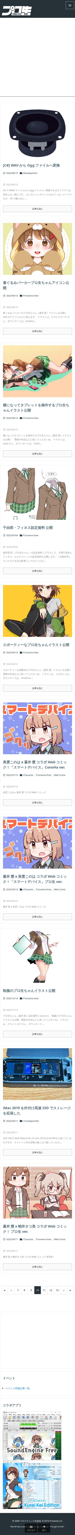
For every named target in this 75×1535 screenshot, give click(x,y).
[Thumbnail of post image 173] (37, 1192)
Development (30, 173)
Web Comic (60, 775)
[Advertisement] (37, 57)
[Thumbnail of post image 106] (37, 843)
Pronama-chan (31, 295)
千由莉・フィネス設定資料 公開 (28, 527)
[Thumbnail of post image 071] (37, 494)
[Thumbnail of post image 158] (37, 957)
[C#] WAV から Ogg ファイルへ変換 (31, 165)
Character (28, 775)
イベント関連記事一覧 (17, 1388)
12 (50, 1290)
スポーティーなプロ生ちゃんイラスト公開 (36, 644)
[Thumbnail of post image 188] (37, 728)
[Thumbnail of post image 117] (37, 249)
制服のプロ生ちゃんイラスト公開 (29, 990)
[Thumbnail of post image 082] (37, 131)
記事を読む (37, 208)
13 (57, 1290)
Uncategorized (31, 1120)
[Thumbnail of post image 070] (37, 371)
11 (44, 1290)
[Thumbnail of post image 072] (37, 1074)
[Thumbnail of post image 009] (37, 611)
